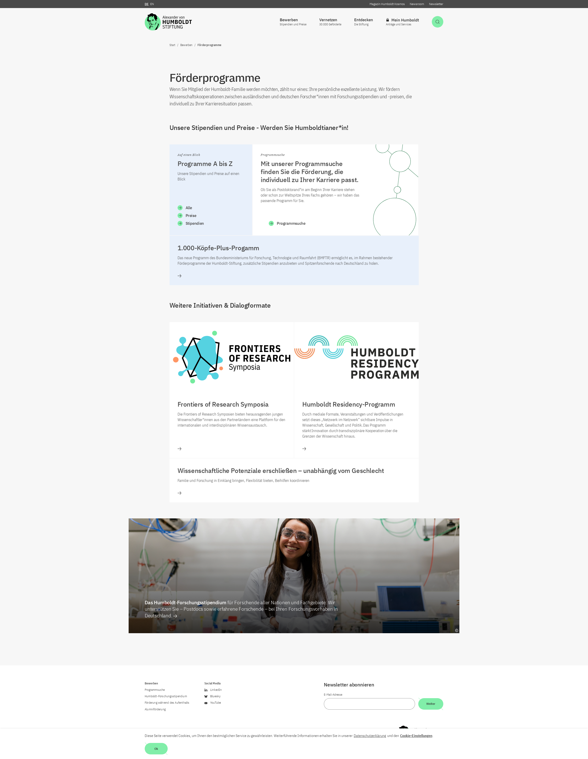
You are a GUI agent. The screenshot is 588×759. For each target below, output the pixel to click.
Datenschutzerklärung (370, 735)
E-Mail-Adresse (333, 695)
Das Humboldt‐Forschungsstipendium (241, 609)
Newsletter (436, 4)
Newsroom (417, 4)
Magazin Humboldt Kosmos (387, 4)
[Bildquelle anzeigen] (456, 630)
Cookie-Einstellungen (416, 735)
